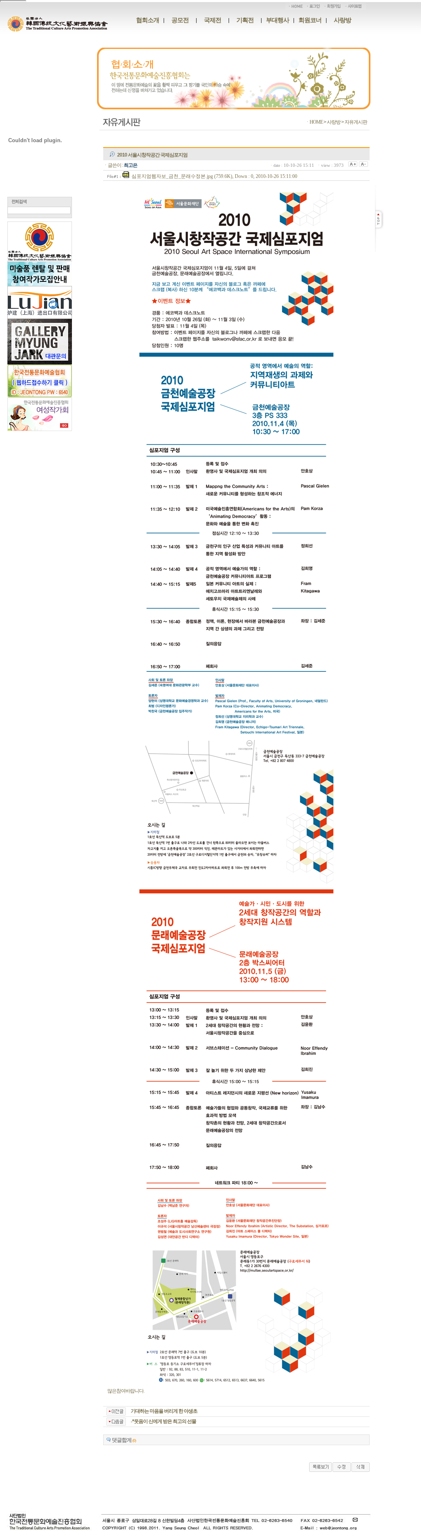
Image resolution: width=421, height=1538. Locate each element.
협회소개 (147, 20)
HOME (316, 122)
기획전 (245, 20)
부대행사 (277, 20)
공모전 (180, 20)
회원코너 (310, 20)
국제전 (212, 20)
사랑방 (342, 20)
